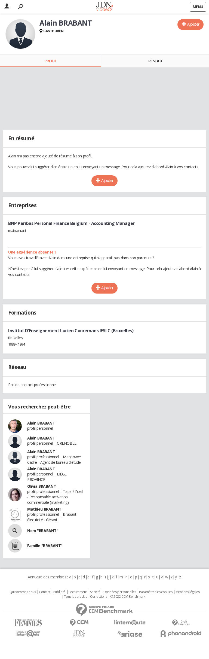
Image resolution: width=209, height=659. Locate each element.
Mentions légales (187, 592)
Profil (50, 60)
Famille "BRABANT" (45, 545)
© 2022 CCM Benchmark (127, 597)
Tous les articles (75, 597)
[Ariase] (129, 634)
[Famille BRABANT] (15, 546)
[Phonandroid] (180, 633)
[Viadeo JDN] (79, 633)
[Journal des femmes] (28, 622)
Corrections (98, 597)
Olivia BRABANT (41, 486)
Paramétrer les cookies (155, 592)
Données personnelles (119, 592)
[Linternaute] (129, 622)
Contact (44, 592)
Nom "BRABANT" (43, 530)
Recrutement (78, 592)
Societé (95, 592)
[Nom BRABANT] (15, 531)
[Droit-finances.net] (180, 623)
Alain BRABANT (41, 423)
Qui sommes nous (23, 592)
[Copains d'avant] (28, 633)
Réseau (155, 60)
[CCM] (79, 622)
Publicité (59, 592)
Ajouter (193, 24)
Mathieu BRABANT (44, 509)
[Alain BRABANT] (20, 34)
